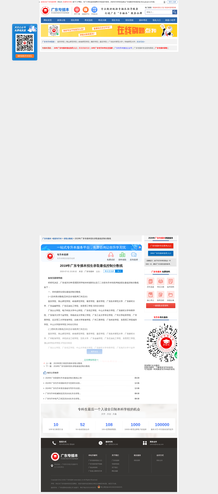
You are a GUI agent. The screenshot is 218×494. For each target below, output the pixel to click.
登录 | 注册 (172, 2)
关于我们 (115, 467)
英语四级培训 (84, 48)
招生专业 (116, 20)
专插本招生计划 (158, 7)
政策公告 (61, 20)
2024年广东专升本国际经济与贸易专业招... (63, 383)
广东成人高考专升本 (95, 471)
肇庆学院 (94, 42)
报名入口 (157, 20)
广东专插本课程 (161, 48)
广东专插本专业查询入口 (160, 246)
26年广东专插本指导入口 (160, 253)
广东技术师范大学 (116, 42)
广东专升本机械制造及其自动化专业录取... (63, 393)
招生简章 (75, 20)
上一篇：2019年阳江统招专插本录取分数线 (64, 363)
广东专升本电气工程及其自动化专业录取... (63, 399)
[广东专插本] (56, 11)
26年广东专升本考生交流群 (102, 48)
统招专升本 (57, 239)
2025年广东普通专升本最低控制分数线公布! (63, 378)
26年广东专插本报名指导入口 (65, 48)
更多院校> (141, 42)
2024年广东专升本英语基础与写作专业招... (63, 388)
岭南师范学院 (84, 42)
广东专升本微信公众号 (123, 48)
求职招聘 (137, 460)
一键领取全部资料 (160, 305)
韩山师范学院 (71, 42)
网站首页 (48, 20)
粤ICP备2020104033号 (88, 487)
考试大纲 (102, 20)
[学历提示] (109, 36)
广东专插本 (47, 239)
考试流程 (89, 20)
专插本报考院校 (170, 7)
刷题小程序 (170, 20)
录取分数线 (68, 239)
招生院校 (129, 20)
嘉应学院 (103, 42)
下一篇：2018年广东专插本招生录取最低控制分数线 (68, 366)
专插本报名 (115, 464)
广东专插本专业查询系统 (143, 48)
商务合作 (160, 460)
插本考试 (143, 20)
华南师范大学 (130, 42)
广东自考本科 (93, 467)
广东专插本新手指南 (95, 464)
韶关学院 (60, 42)
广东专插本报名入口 (95, 460)
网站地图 (115, 471)
